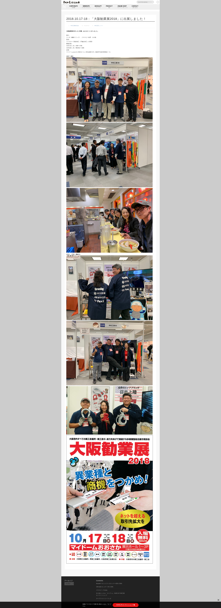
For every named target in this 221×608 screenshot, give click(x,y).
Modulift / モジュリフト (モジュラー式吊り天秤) (109, 583)
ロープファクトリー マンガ (103, 598)
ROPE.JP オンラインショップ (124, 605)
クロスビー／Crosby (101, 590)
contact (135, 6)
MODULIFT (98, 6)
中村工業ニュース (98, 25)
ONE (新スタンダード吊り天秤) (104, 586)
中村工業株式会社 (75, 25)
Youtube (157, 2)
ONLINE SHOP (122, 6)
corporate (73, 6)
